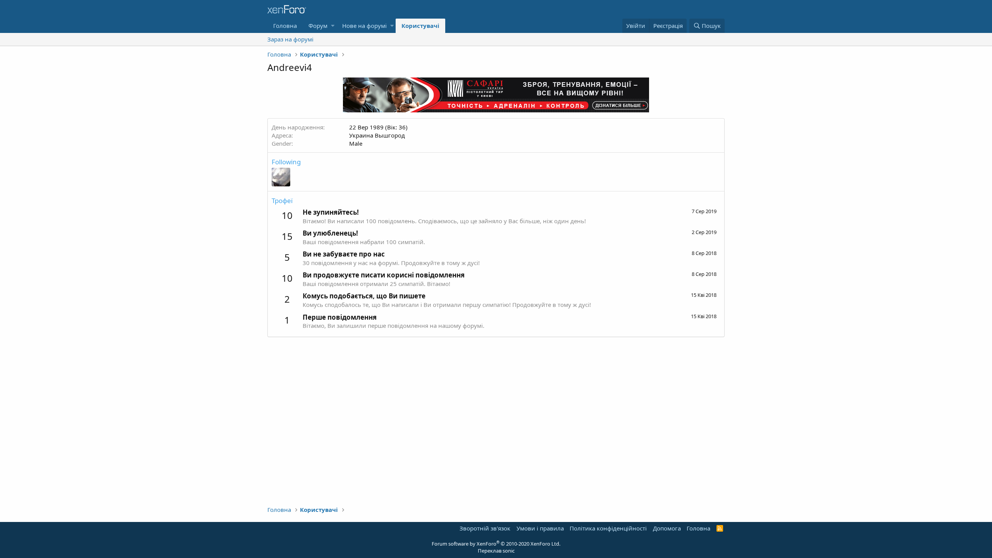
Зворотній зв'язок (485, 528)
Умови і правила (540, 528)
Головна (285, 25)
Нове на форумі (364, 25)
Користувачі (420, 25)
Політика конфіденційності (608, 528)
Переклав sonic (496, 550)
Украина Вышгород (377, 135)
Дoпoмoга (667, 528)
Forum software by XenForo (496, 543)
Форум (317, 25)
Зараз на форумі (290, 39)
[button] (332, 26)
